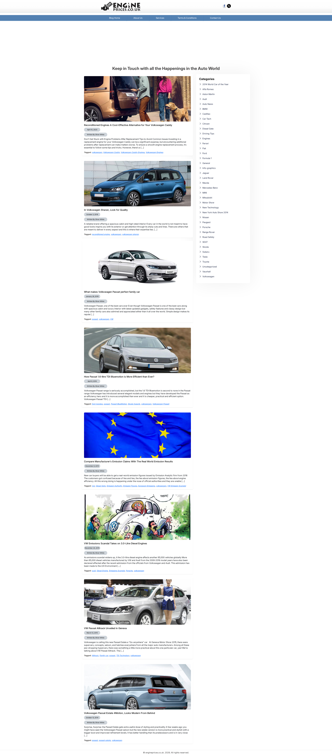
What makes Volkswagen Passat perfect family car (112, 291)
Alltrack (95, 655)
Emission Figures (130, 486)
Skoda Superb (134, 404)
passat (95, 319)
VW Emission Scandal (176, 486)
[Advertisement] (166, 43)
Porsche (129, 571)
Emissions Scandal (117, 571)
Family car (104, 655)
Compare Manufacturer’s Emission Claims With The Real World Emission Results (128, 461)
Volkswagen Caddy (111, 152)
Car (93, 486)
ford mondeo (97, 404)
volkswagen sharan (130, 234)
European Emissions (146, 486)
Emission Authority (114, 486)
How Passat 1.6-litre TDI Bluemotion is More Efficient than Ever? (119, 376)
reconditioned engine (101, 234)
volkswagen (97, 152)
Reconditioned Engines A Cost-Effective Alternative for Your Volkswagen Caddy (128, 125)
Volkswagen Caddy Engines (133, 152)
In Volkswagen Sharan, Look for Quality (106, 210)
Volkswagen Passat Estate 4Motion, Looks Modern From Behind (119, 713)
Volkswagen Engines (154, 152)
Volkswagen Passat (161, 404)
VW (111, 319)
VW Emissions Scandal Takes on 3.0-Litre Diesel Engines (115, 543)
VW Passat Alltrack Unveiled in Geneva (105, 628)
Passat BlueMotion (119, 404)
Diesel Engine (102, 571)
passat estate (105, 740)
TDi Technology (122, 655)
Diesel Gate (101, 486)
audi (94, 571)
